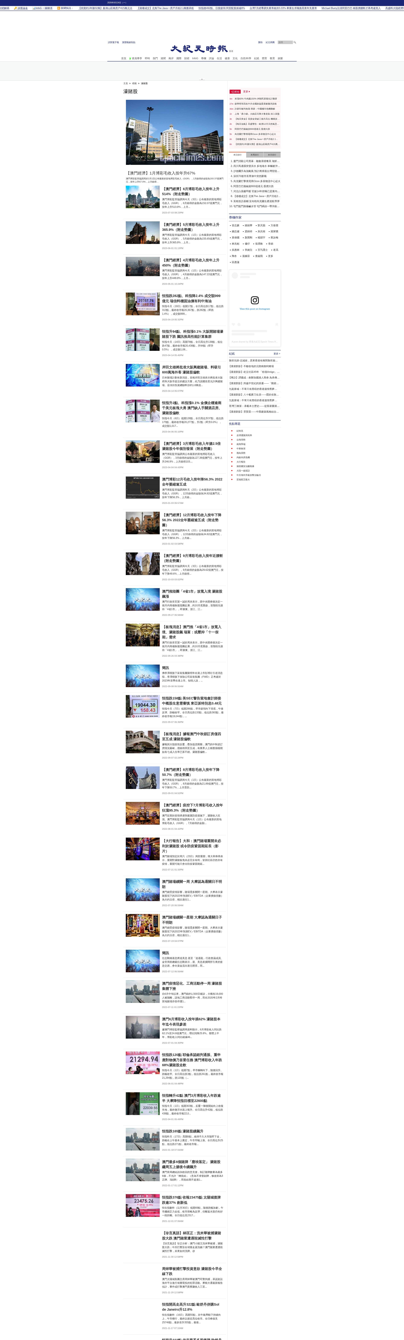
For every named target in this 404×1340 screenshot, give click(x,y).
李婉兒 (248, 250)
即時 (147, 58)
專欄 (203, 58)
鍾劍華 (248, 225)
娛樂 (280, 58)
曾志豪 (235, 225)
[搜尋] (295, 42)
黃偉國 (235, 237)
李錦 (270, 243)
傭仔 (247, 243)
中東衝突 (241, 448)
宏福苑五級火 (243, 479)
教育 (272, 58)
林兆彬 (235, 243)
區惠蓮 (235, 262)
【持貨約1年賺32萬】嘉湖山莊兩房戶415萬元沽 (257, 144)
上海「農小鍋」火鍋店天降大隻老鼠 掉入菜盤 (257, 114)
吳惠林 (235, 250)
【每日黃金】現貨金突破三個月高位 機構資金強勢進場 (257, 119)
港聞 (163, 58)
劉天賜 (261, 225)
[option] (174, 132)
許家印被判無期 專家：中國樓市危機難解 (255, 109)
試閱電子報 (113, 42)
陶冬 (234, 256)
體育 (264, 58)
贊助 (260, 42)
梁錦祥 (248, 231)
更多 (270, 256)
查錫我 (259, 256)
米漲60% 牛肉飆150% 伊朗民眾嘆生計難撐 (256, 98)
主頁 (125, 83)
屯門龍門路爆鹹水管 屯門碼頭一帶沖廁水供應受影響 (256, 206)
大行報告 (241, 462)
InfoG (195, 58)
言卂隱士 (263, 250)
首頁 (123, 58)
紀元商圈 (270, 42)
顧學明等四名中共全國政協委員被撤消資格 (256, 103)
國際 (178, 58)
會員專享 (137, 58)
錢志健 (235, 231)
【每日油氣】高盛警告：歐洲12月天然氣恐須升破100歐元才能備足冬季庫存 (257, 124)
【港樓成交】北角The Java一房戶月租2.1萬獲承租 (256, 139)
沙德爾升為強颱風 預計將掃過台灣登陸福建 (256, 171)
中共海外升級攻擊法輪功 (249, 475)
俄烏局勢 (241, 453)
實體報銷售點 (128, 42)
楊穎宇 (261, 237)
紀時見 (240, 431)
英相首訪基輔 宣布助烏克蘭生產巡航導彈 (256, 201)
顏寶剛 (248, 237)
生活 (219, 58)
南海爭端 (241, 444)
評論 (211, 58)
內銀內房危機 (243, 457)
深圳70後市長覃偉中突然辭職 (250, 176)
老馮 (275, 250)
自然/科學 (246, 58)
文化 (235, 58)
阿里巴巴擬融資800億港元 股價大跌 (252, 129)
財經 (186, 58)
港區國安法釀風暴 (245, 466)
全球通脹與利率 (244, 435)
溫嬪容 (246, 256)
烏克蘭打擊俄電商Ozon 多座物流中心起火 (255, 134)
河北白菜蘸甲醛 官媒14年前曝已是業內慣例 (256, 191)
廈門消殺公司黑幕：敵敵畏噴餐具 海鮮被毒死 (256, 161)
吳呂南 (261, 231)
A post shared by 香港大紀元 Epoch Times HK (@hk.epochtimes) (264, 341)
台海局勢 (241, 439)
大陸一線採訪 (243, 470)
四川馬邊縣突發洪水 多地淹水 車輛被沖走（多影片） (256, 166)
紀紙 (256, 58)
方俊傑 (274, 225)
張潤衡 (259, 243)
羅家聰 (274, 231)
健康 (227, 58)
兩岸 (171, 58)
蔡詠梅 (274, 237)
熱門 (155, 58)
